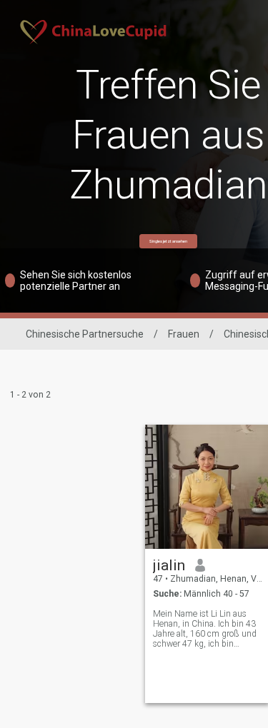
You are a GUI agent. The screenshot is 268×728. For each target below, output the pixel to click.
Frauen (183, 334)
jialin (169, 565)
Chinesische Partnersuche (85, 334)
